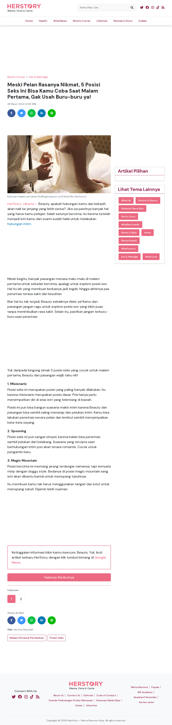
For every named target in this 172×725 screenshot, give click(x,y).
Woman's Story (123, 21)
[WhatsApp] (32, 113)
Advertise (91, 705)
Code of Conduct (106, 695)
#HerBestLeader (130, 224)
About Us (58, 695)
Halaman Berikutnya (59, 577)
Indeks (143, 21)
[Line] (52, 113)
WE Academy (145, 692)
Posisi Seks (56, 638)
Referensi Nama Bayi (132, 208)
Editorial (88, 695)
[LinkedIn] (42, 113)
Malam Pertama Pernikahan (27, 638)
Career (79, 705)
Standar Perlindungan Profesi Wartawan (71, 700)
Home (29, 21)
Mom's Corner (82, 21)
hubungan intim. (19, 224)
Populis (155, 687)
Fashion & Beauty (148, 200)
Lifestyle (102, 21)
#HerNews (60, 21)
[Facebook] (11, 113)
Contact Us (73, 695)
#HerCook (151, 256)
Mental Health (129, 240)
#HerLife (126, 200)
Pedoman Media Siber (108, 700)
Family (147, 232)
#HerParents (128, 248)
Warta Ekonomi (139, 687)
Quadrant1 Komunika (145, 697)
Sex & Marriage (38, 77)
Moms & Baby (129, 232)
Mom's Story (128, 216)
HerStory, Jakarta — (22, 204)
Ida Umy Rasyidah (23, 629)
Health (43, 21)
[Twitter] (21, 113)
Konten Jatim (146, 702)
